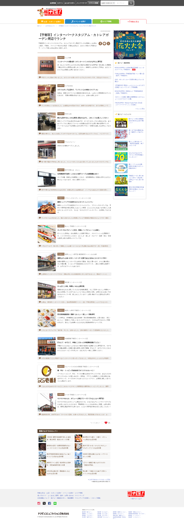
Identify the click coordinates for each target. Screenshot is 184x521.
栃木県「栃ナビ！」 (87, 512)
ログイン (60, 3)
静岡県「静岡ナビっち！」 (120, 512)
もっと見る (141, 108)
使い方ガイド (41, 495)
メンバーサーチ (81, 3)
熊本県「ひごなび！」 (103, 512)
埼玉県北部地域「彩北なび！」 (119, 518)
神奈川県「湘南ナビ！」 (119, 515)
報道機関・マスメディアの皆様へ (79, 498)
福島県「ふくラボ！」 (88, 513)
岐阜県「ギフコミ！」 (119, 513)
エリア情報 (107, 21)
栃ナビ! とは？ (137, 499)
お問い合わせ (69, 495)
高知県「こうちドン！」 (134, 517)
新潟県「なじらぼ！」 (103, 513)
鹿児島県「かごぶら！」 (104, 517)
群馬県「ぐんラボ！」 (88, 515)
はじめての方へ (70, 3)
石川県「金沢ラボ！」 (88, 517)
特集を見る (134, 22)
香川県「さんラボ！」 (103, 515)
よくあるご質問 (53, 495)
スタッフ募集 (95, 498)
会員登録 (53, 3)
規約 (61, 495)
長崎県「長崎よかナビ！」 (135, 512)
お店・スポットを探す (52, 22)
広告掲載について (43, 498)
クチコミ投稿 (93, 3)
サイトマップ (79, 495)
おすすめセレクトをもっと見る (99, 479)
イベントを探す (80, 21)
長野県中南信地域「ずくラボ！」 (137, 513)
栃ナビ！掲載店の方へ (58, 498)
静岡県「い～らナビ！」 (134, 515)
